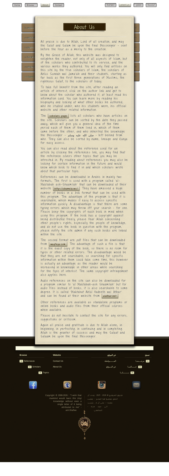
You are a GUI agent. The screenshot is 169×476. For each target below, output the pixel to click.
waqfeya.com (58, 244)
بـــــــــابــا (126, 372)
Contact (58, 5)
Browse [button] (30, 5)
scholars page (58, 116)
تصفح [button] (138, 5)
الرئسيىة (151, 5)
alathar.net (110, 296)
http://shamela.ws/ (66, 188)
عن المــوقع (111, 366)
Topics (29, 47)
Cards (31, 76)
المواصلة (110, 5)
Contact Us (58, 361)
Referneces (28, 361)
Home (17, 5)
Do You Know (32, 37)
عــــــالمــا (134, 366)
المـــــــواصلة (110, 361)
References (31, 66)
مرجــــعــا (142, 361)
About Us (57, 366)
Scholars (30, 56)
